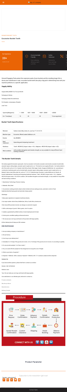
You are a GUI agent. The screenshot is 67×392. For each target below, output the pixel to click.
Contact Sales (33, 390)
